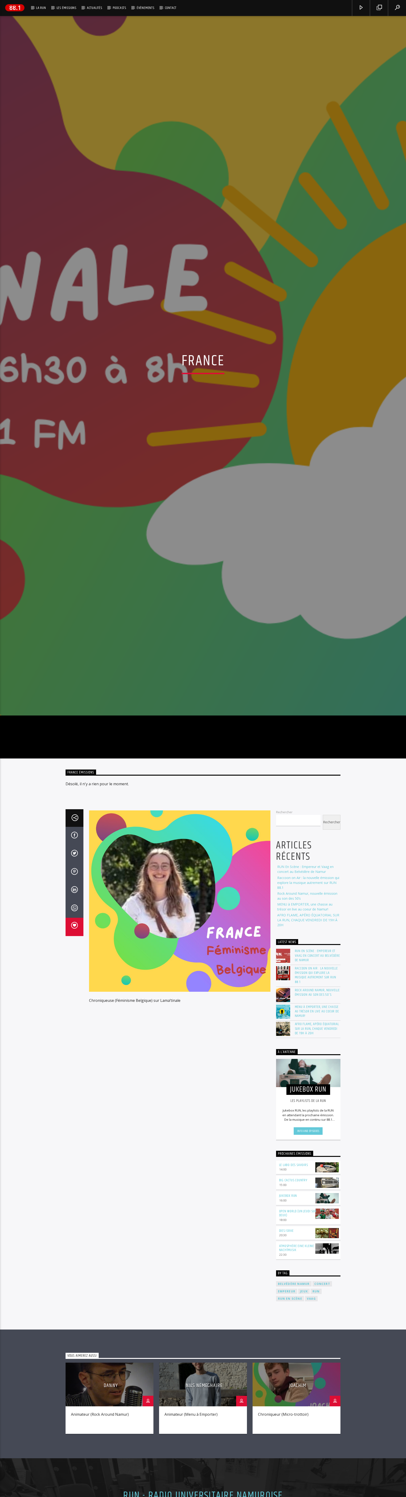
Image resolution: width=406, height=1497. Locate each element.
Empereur (287, 1366)
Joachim (297, 1460)
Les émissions (66, 8)
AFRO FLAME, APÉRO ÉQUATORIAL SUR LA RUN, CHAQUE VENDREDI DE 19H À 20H (308, 994)
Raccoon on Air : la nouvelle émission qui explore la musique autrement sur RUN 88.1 (308, 957)
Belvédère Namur (294, 1358)
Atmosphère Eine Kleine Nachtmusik (296, 1322)
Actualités (94, 8)
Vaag (311, 1373)
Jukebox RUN (288, 1270)
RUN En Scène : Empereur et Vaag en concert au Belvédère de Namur (317, 1030)
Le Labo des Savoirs (293, 1239)
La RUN (41, 8)
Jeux (304, 1366)
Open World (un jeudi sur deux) (298, 1288)
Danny (111, 1460)
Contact (171, 8)
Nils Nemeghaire (204, 1460)
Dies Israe (286, 1305)
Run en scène (290, 1373)
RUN (316, 1366)
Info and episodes (308, 1205)
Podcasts (119, 8)
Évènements (145, 8)
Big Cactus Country (293, 1255)
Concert (322, 1358)
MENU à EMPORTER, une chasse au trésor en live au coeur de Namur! (317, 1086)
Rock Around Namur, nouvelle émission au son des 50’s (317, 1066)
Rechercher (284, 886)
